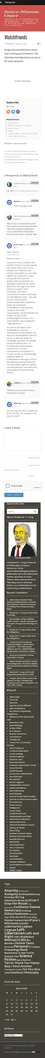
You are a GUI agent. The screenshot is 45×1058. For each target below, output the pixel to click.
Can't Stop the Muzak (21, 901)
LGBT (17, 936)
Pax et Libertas (17, 847)
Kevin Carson (16, 805)
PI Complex (34, 946)
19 (21, 1007)
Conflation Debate (27, 907)
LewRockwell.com (18, 813)
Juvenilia (23, 923)
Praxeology (12, 949)
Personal (21, 946)
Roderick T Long (17, 629)
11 (17, 1003)
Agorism (13, 702)
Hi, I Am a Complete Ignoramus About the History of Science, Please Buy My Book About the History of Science (21, 154)
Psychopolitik (16, 853)
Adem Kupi (15, 697)
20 (26, 1007)
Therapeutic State (13, 969)
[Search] (35, 511)
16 (7, 1007)
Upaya (13, 867)
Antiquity (11, 894)
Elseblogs (26, 910)
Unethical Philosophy (24, 972)
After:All (13, 699)
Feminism (21, 914)
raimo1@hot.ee (13, 254)
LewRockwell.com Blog (20, 816)
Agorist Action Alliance (20, 705)
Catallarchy (15, 739)
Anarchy (11, 890)
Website (31, 476)
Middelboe (27, 936)
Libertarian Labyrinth (20, 819)
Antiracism (26, 894)
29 (36, 1011)
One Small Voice (17, 844)
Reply (34, 183)
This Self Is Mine (14, 685)
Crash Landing (16, 753)
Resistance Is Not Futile (19, 953)
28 (31, 1011)
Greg (12, 655)
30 (7, 1014)
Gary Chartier (16, 768)
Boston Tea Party (18, 734)
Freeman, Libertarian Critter (23, 765)
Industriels (21, 920)
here (32, 579)
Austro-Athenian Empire (21, 14)
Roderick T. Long (17, 612)
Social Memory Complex (21, 864)
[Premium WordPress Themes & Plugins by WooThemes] (36, 1052)
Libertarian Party (18, 822)
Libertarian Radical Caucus (22, 824)
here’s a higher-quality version (26, 191)
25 (17, 1011)
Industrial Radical (18, 788)
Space (19, 960)
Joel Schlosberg (17, 790)
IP (30, 920)
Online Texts (24, 943)
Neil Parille (14, 842)
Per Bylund (15, 850)
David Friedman (17, 756)
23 (7, 1011)
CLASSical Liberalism (19, 751)
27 (26, 1011)
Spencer (27, 959)
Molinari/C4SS (15, 940)
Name (34, 458)
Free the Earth (18, 917)
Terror (9, 963)
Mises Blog (15, 830)
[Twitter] (13, 112)
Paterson (9, 946)
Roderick (10, 43)
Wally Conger (16, 870)
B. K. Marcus (15, 731)
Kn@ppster (15, 807)
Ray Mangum (20, 216)
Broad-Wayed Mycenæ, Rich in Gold (20, 673)
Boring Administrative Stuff (17, 898)
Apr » (13, 1019)
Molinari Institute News (21, 833)
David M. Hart (16, 759)
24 (12, 1011)
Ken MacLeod (16, 802)
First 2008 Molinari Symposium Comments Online (21, 650)
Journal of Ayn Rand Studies (23, 796)
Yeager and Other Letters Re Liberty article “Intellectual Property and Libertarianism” (22, 680)
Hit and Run (15, 779)
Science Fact (11, 956)
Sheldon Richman (17, 862)
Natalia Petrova (17, 839)
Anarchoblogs (16, 725)
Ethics (9, 913)
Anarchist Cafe (16, 722)
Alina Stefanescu (17, 708)
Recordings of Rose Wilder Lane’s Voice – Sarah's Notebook (22, 620)
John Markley (16, 793)
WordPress (17, 1052)
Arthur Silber (16, 728)
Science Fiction (20, 143)
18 (17, 1007)
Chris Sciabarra (17, 748)
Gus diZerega (16, 776)
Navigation (10, 2)
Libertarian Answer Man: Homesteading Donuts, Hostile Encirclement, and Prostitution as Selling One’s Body (21, 603)
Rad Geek (14, 856)
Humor (9, 143)
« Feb (6, 1019)
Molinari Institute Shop (20, 836)
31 (12, 1014)
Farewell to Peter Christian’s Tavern (20, 656)
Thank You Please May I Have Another (21, 964)
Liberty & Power (17, 827)
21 (31, 1007)
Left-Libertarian (15, 931)
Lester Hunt (15, 810)
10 (12, 1003)
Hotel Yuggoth (17, 782)
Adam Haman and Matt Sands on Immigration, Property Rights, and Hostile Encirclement (22, 663)
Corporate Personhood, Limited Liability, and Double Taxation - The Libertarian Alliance (20, 645)
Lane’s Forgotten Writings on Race (22, 624)
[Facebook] (18, 112)
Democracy (12, 910)
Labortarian (13, 926)
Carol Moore (15, 736)
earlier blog (12, 588)
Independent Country (20, 785)
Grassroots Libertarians (21, 773)
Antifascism (23, 891)
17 (12, 1007)
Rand (24, 950)
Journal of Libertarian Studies (24, 799)
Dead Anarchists (17, 762)
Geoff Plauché (16, 771)
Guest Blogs (31, 917)
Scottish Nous (16, 859)
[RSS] (8, 112)
